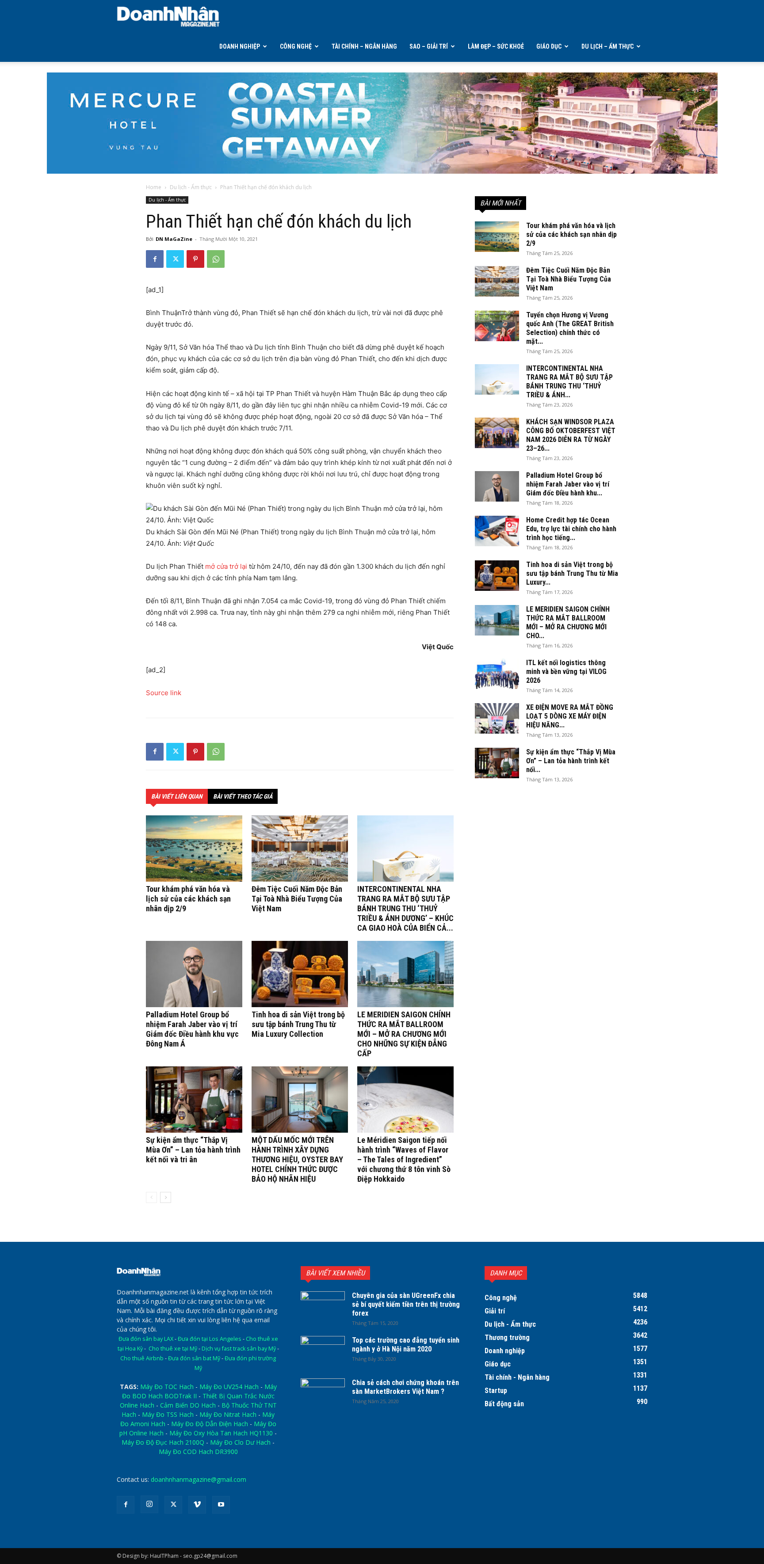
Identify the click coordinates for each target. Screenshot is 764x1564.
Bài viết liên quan (176, 796)
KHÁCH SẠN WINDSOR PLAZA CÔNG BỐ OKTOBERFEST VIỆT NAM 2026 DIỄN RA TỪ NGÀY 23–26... (570, 435)
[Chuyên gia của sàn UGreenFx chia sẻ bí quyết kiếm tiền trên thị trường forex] (323, 1306)
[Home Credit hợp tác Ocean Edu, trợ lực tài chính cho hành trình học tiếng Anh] (497, 531)
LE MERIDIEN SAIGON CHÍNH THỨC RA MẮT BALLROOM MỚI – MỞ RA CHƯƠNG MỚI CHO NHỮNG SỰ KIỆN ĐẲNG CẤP (404, 1034)
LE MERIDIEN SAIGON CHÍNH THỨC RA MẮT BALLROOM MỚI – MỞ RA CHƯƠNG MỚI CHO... (568, 622)
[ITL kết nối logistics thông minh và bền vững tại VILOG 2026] (497, 673)
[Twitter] (175, 259)
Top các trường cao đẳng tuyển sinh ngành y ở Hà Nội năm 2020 (405, 1344)
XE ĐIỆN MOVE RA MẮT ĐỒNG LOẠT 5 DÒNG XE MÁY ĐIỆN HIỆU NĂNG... (569, 716)
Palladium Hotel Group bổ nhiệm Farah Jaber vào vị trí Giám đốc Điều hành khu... (567, 484)
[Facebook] (155, 259)
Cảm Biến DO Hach (188, 1405)
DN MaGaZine (174, 239)
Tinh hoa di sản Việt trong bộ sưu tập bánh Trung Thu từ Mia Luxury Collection (298, 1024)
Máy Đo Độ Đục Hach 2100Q (163, 1442)
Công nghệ (296, 46)
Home (153, 187)
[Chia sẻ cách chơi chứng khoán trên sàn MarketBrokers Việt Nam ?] (323, 1393)
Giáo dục (549, 46)
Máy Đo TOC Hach (167, 1386)
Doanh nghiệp (239, 46)
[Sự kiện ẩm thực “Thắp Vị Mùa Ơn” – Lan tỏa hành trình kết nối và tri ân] (194, 1099)
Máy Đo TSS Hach (168, 1414)
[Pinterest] (195, 259)
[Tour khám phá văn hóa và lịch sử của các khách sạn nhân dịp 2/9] (194, 848)
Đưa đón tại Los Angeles (209, 1339)
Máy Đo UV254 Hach (229, 1386)
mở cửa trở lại (226, 566)
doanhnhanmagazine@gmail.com (198, 1479)
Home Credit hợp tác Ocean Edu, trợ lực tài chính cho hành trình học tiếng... (571, 529)
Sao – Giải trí (428, 46)
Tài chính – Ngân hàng (364, 46)
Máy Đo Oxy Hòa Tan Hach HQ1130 (221, 1433)
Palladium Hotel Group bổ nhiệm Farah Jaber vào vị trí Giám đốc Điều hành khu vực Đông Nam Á (192, 1029)
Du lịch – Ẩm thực (607, 46)
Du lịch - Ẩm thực (191, 187)
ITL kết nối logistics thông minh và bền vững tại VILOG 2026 (566, 671)
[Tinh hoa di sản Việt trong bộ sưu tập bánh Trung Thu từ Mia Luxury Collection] (300, 974)
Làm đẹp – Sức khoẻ (496, 46)
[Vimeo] (197, 1505)
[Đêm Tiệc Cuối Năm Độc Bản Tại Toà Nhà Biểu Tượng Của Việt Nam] (300, 848)
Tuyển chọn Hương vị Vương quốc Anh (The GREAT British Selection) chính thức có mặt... (570, 328)
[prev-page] (151, 1197)
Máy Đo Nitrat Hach (227, 1414)
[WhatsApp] (216, 259)
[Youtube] (221, 1505)
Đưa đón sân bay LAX (145, 1339)
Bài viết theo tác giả (242, 796)
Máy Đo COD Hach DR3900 (198, 1451)
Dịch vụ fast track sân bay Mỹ (239, 1348)
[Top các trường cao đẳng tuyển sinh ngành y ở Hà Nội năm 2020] (323, 1351)
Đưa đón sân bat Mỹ (194, 1358)
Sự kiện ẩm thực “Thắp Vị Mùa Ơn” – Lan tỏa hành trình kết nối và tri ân (193, 1149)
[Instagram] (149, 1504)
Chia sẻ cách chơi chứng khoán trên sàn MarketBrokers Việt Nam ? (405, 1387)
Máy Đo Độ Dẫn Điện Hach (209, 1423)
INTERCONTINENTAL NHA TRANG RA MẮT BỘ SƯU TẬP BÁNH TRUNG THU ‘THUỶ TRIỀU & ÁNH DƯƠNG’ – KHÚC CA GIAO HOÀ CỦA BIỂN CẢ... (405, 908)
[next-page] (165, 1197)
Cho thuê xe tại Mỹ (173, 1348)
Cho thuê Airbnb (142, 1358)
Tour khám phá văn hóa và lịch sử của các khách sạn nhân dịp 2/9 (188, 898)
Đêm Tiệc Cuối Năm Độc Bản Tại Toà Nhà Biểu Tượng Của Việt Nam (297, 898)
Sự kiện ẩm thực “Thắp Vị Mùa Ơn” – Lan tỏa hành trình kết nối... (570, 761)
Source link (163, 693)
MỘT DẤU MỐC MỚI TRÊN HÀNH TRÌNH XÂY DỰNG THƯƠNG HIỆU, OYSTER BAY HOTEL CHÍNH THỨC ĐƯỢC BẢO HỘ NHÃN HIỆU (297, 1159)
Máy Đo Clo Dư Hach (240, 1442)
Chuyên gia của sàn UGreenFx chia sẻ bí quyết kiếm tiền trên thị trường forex (406, 1304)
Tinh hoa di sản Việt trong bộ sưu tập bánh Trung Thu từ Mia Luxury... (572, 573)
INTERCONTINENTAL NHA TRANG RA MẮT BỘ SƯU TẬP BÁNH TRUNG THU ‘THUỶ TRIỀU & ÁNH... (569, 381)
